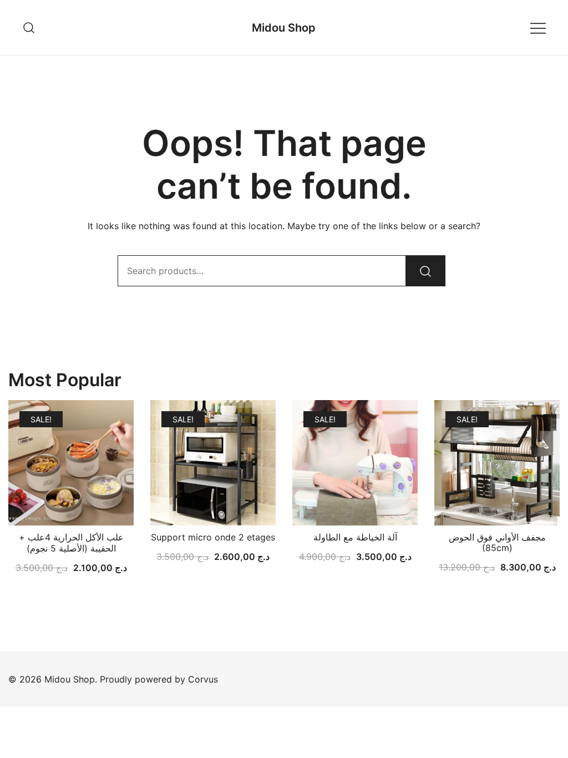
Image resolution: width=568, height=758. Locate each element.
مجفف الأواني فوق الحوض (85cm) (497, 542)
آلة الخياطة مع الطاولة (355, 537)
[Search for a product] (29, 27)
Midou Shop (284, 27)
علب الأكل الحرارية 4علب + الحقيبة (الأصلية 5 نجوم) (71, 542)
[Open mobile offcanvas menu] (538, 27)
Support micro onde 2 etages (213, 537)
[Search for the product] (425, 270)
